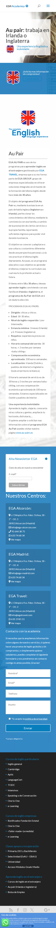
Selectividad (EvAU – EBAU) (22, 856)
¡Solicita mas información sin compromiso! (36, 72)
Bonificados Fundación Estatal (23, 820)
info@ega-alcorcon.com (23, 527)
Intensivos (13, 790)
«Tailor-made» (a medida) (21, 831)
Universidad (14, 861)
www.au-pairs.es (24, 432)
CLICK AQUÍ (32, 78)
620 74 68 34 (18, 535)
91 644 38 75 (18, 531)
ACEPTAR (28, 926)
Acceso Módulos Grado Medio (23, 866)
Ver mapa (15, 539)
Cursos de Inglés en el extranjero (24, 881)
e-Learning (13, 806)
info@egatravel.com (21, 615)
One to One (14, 800)
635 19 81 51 (18, 619)
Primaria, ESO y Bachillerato (22, 851)
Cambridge (13, 769)
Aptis (10, 774)
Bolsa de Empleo (16, 892)
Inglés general (15, 763)
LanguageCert (15, 779)
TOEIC (11, 784)
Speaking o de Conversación (22, 795)
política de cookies (26, 924)
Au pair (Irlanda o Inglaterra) (22, 886)
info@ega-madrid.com (22, 573)
